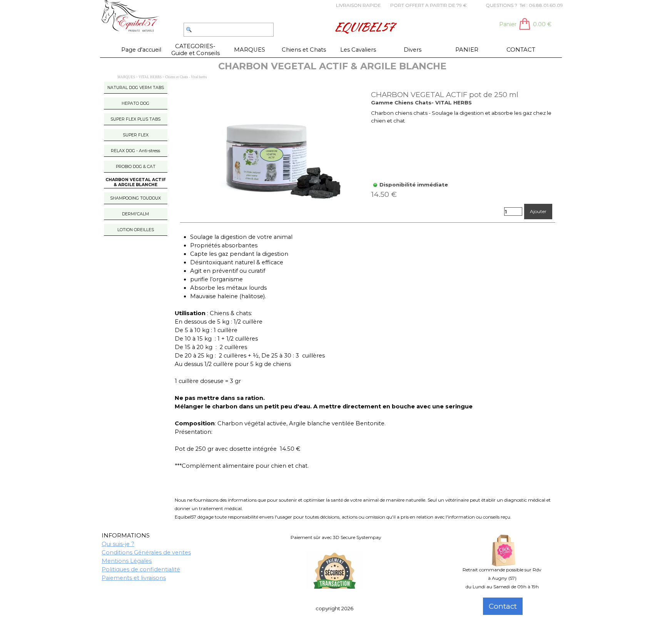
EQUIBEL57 (363, 26)
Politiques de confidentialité (141, 569)
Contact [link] (503, 606)
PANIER (466, 49)
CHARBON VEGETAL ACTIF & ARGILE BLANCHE (135, 182)
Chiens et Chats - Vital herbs (186, 77)
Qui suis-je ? (118, 544)
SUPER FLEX (136, 135)
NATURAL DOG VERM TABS (135, 87)
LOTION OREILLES (135, 229)
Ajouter (538, 211)
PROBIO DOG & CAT (135, 166)
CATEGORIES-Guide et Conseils (195, 50)
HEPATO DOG (135, 103)
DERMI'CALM (135, 214)
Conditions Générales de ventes (146, 552)
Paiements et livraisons (134, 577)
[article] (368, 155)
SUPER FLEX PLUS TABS (135, 119)
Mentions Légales (127, 560)
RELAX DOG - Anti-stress (135, 150)
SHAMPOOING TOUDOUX (135, 198)
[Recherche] (180, 30)
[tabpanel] (340, 5)
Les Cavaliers (358, 49)
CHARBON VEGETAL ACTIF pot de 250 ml (444, 94)
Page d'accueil (141, 49)
